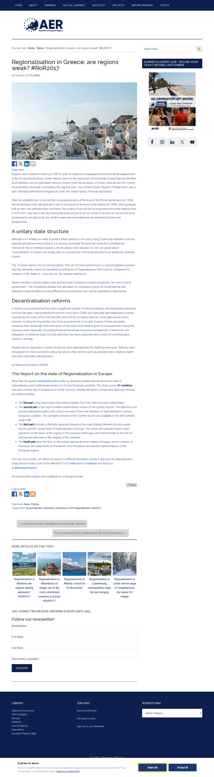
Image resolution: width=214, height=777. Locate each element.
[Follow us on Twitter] (20, 494)
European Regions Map (24, 733)
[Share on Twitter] (20, 163)
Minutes (16, 718)
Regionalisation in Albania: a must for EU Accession (74, 583)
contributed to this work (51, 381)
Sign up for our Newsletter (90, 726)
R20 (71, 508)
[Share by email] (33, 163)
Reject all (152, 767)
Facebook (91, 463)
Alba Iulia (119, 757)
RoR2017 (96, 508)
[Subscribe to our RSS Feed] (33, 494)
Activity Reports (20, 725)
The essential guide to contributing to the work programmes (90, 533)
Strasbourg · (108, 757)
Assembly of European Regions (43, 24)
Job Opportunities (86, 718)
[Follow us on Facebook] (14, 494)
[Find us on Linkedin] (26, 494)
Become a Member (87, 710)
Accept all (182, 767)
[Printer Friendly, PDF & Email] (131, 485)
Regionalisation (82, 508)
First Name (17, 636)
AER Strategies (19, 714)
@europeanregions (26, 467)
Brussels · (95, 757)
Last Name (17, 647)
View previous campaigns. (25, 658)
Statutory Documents (23, 710)
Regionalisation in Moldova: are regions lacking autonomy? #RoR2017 (24, 588)
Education (49, 508)
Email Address (19, 625)
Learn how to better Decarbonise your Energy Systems (52, 523)
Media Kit (16, 722)
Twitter (72, 463)
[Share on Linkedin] (26, 163)
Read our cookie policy (68, 771)
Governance (62, 508)
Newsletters (18, 729)
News (27, 504)
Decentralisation (34, 508)
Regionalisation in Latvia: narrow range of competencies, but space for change (124, 588)
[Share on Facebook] (14, 163)
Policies (35, 504)
